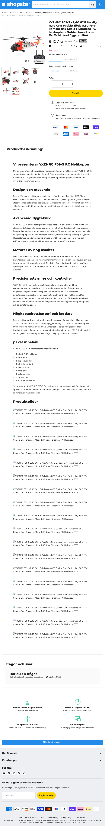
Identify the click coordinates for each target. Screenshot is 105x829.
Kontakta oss (81, 817)
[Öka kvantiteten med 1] (72, 84)
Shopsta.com (80, 822)
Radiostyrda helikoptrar (65, 12)
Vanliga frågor (67, 817)
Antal (51, 78)
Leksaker (28, 12)
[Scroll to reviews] (76, 38)
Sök (20, 817)
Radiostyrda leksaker (43, 12)
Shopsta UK (69, 822)
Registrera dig (46, 795)
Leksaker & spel (15, 12)
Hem (4, 12)
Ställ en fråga (54, 676)
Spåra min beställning (49, 817)
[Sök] (92, 4)
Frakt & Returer (31, 817)
